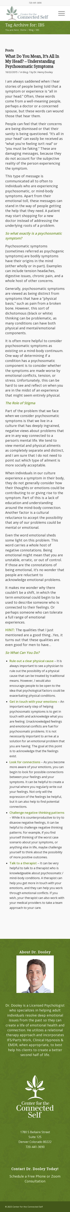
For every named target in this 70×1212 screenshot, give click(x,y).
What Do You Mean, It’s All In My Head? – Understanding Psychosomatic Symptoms (32, 61)
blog (25, 72)
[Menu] (60, 13)
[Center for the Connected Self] (29, 13)
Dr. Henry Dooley (43, 72)
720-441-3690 (35, 2)
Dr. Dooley (13, 1005)
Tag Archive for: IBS (24, 25)
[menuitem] (60, 13)
